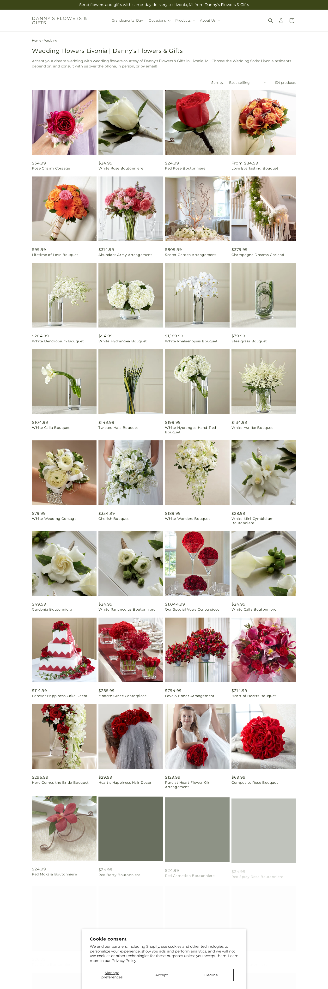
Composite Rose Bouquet (254, 782)
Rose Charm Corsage (51, 168)
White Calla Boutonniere (253, 609)
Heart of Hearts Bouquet (253, 696)
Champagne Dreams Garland (257, 255)
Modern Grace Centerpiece (122, 696)
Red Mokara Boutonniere (54, 873)
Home (36, 40)
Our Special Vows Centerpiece (192, 609)
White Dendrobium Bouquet (58, 341)
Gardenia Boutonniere (52, 609)
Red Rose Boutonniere (185, 168)
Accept (161, 975)
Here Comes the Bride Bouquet (60, 782)
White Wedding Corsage (54, 518)
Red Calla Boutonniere (52, 960)
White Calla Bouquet (51, 427)
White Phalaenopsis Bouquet (191, 341)
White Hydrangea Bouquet (122, 341)
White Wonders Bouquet (187, 518)
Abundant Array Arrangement (125, 255)
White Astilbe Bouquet (252, 427)
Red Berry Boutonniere (119, 873)
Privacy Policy (124, 960)
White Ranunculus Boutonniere (127, 609)
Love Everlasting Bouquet (254, 168)
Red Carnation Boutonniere (190, 873)
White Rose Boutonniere (120, 168)
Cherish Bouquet (113, 518)
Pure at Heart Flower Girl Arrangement (188, 784)
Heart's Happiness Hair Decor (125, 782)
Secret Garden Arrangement (190, 255)
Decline (211, 975)
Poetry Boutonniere (249, 960)
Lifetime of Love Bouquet (55, 255)
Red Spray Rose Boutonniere (257, 873)
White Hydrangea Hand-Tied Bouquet (190, 429)
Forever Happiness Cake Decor (60, 696)
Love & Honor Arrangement (189, 696)
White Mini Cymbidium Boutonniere (252, 520)
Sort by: (217, 82)
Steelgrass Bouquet (249, 341)
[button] (159, 20)
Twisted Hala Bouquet (118, 427)
